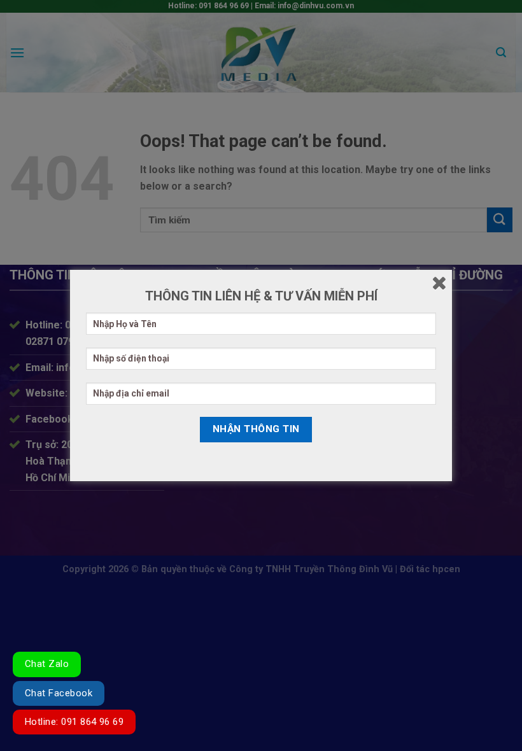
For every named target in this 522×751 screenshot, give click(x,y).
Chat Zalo (47, 664)
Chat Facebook (58, 693)
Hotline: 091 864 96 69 (74, 721)
